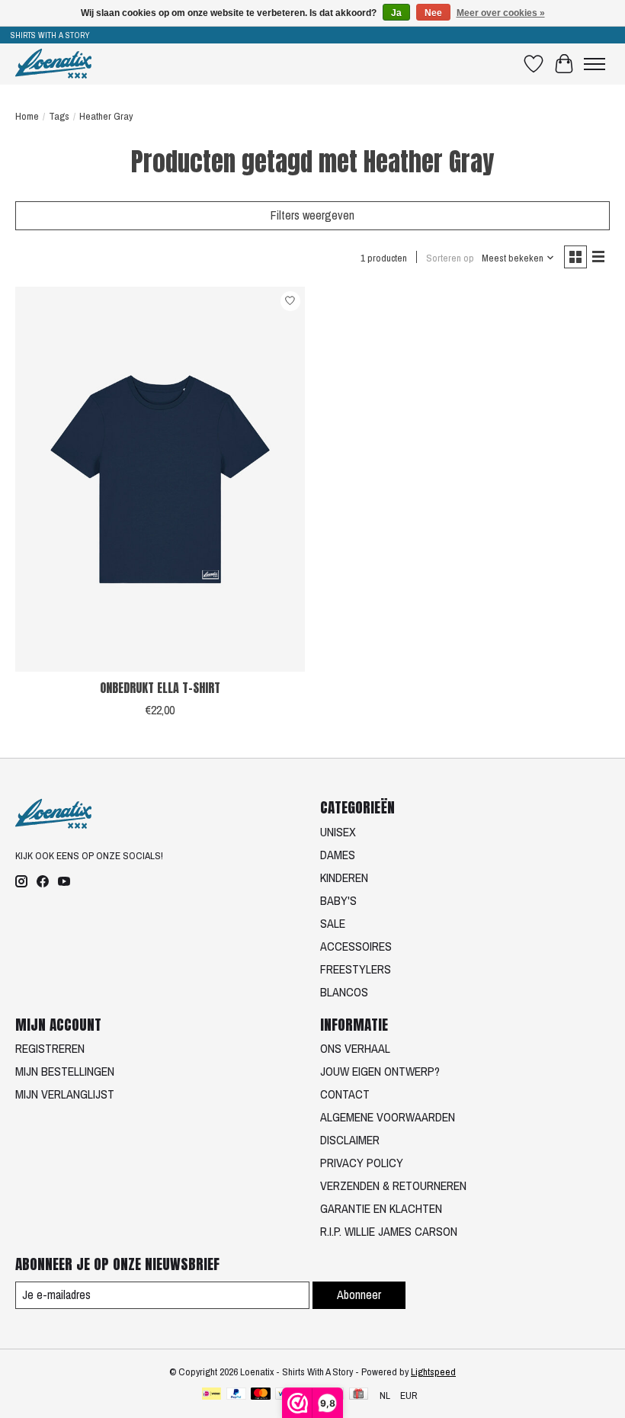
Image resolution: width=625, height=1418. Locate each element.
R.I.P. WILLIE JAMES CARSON (388, 1231)
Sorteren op (450, 258)
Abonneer (359, 1294)
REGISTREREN (50, 1048)
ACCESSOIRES (356, 946)
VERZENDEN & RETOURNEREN (393, 1185)
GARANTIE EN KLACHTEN (381, 1208)
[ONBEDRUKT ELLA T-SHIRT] (160, 479)
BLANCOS (344, 991)
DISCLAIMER (350, 1139)
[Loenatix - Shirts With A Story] (53, 63)
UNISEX (338, 831)
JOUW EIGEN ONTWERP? (380, 1071)
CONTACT (345, 1094)
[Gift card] (358, 1395)
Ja (396, 13)
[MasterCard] (261, 1395)
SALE (332, 923)
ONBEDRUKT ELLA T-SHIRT (160, 688)
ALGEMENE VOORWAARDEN (387, 1116)
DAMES (337, 854)
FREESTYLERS (355, 969)
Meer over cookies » (501, 13)
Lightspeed (433, 1371)
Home (27, 116)
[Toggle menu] (594, 64)
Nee (433, 13)
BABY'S (338, 900)
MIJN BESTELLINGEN (64, 1071)
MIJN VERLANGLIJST (64, 1094)
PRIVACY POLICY (361, 1162)
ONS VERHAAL (355, 1048)
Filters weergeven (312, 215)
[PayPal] (236, 1395)
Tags (59, 116)
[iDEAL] (211, 1395)
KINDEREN (344, 877)
